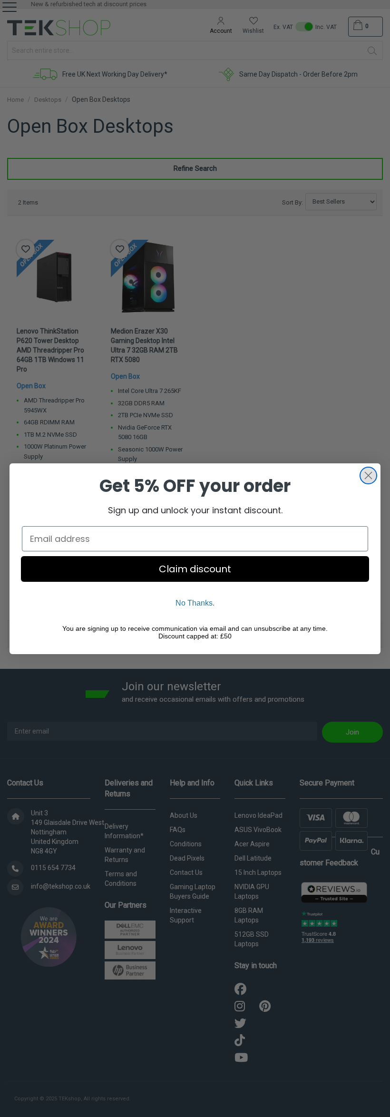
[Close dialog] (368, 475)
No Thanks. (195, 603)
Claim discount (195, 569)
